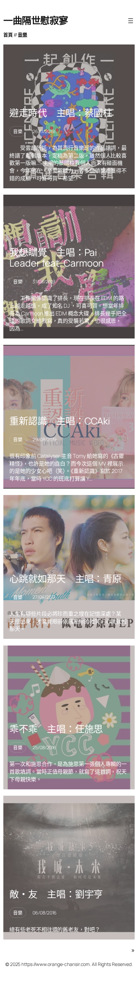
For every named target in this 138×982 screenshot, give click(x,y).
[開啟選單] (131, 21)
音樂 (22, 34)
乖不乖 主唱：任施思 (56, 729)
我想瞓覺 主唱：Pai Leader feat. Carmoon (56, 258)
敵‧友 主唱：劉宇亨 (56, 894)
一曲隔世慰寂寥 (35, 20)
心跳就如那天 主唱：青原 (65, 579)
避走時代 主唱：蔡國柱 (60, 113)
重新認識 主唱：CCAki (59, 421)
